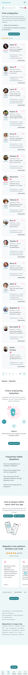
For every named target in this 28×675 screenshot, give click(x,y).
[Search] (3, 8)
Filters (23, 8)
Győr (7, 628)
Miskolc (23, 626)
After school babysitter (8, 619)
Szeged (17, 626)
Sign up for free (14, 34)
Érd (16, 632)
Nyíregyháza (12, 628)
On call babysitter (7, 617)
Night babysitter (18, 615)
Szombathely (15, 630)
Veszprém (21, 634)
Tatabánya (5, 632)
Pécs (3, 628)
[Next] (24, 374)
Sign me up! (14, 598)
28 (20, 373)
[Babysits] (6, 2)
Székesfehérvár (6, 630)
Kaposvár (11, 632)
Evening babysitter (7, 615)
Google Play (20, 516)
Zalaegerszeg (6, 634)
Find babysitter (6, 611)
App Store (9, 516)
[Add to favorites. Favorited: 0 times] (23, 263)
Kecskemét (21, 628)
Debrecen (11, 626)
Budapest (5, 626)
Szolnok (22, 630)
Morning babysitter (17, 611)
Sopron (20, 632)
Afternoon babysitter (8, 613)
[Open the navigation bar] (24, 2)
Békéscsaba (14, 634)
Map (15, 667)
